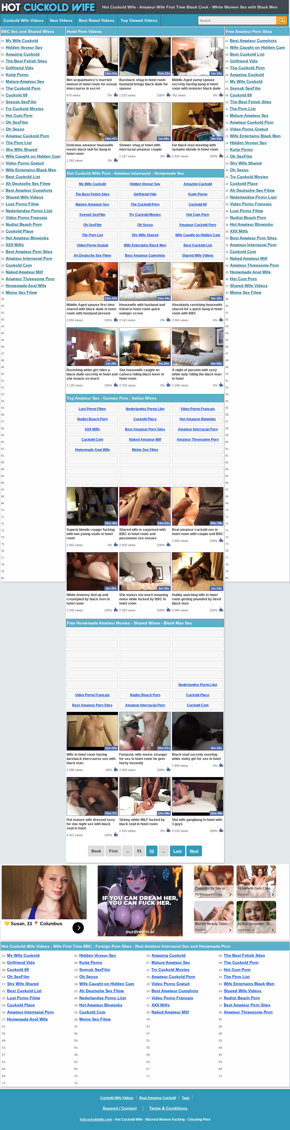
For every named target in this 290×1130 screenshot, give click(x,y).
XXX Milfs (15, 244)
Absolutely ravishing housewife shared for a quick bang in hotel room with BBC (197, 309)
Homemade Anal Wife (26, 285)
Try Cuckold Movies (24, 108)
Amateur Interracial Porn (29, 258)
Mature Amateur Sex (25, 81)
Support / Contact (120, 1108)
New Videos (61, 20)
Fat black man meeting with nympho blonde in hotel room (195, 147)
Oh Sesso (15, 129)
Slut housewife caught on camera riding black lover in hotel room (141, 374)
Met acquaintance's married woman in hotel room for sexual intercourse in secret (92, 84)
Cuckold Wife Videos (23, 20)
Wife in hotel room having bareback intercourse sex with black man (91, 759)
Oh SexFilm (17, 122)
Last (177, 851)
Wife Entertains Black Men (31, 170)
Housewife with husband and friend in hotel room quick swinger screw (142, 309)
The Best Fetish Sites (26, 61)
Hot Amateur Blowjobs (27, 238)
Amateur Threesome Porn (30, 278)
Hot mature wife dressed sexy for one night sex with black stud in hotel (91, 824)
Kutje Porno (17, 74)
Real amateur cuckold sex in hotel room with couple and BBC (197, 532)
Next (194, 851)
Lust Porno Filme (22, 204)
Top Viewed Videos (139, 20)
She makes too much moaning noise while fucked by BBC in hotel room (143, 599)
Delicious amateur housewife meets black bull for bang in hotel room (90, 149)
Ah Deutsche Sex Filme (28, 183)
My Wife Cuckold (22, 40)
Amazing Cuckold (23, 54)
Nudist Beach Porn (24, 224)
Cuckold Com (19, 265)
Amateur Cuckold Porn (27, 136)
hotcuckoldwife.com (96, 1119)
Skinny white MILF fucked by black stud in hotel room (142, 822)
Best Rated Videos (96, 20)
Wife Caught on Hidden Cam (33, 156)
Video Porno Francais (26, 217)
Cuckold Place (19, 231)
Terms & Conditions (168, 1108)
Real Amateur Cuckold (157, 1098)
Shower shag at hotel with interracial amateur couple (140, 147)
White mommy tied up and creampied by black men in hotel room (88, 599)
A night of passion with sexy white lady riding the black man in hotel (196, 374)
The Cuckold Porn (23, 88)
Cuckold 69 (16, 95)
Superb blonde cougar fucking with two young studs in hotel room (91, 534)
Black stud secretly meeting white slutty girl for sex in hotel (196, 757)
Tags (185, 1098)
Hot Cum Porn (19, 115)
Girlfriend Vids (19, 68)
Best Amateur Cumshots (29, 190)
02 (152, 851)
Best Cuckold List (23, 176)
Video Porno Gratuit (25, 163)
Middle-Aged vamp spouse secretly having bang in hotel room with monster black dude (196, 84)
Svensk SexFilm (21, 102)
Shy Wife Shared (21, 149)
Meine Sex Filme (21, 292)
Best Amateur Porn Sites (29, 251)
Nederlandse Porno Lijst (29, 210)
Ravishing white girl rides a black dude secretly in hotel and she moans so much (92, 374)
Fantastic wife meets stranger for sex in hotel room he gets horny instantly (143, 759)
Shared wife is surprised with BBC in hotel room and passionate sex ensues (142, 534)
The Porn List (19, 142)
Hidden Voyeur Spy (24, 47)
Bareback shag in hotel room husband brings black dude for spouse (143, 84)
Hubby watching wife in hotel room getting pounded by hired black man (196, 599)
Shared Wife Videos (24, 197)
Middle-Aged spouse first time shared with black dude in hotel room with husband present (91, 309)
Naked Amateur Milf (24, 272)
